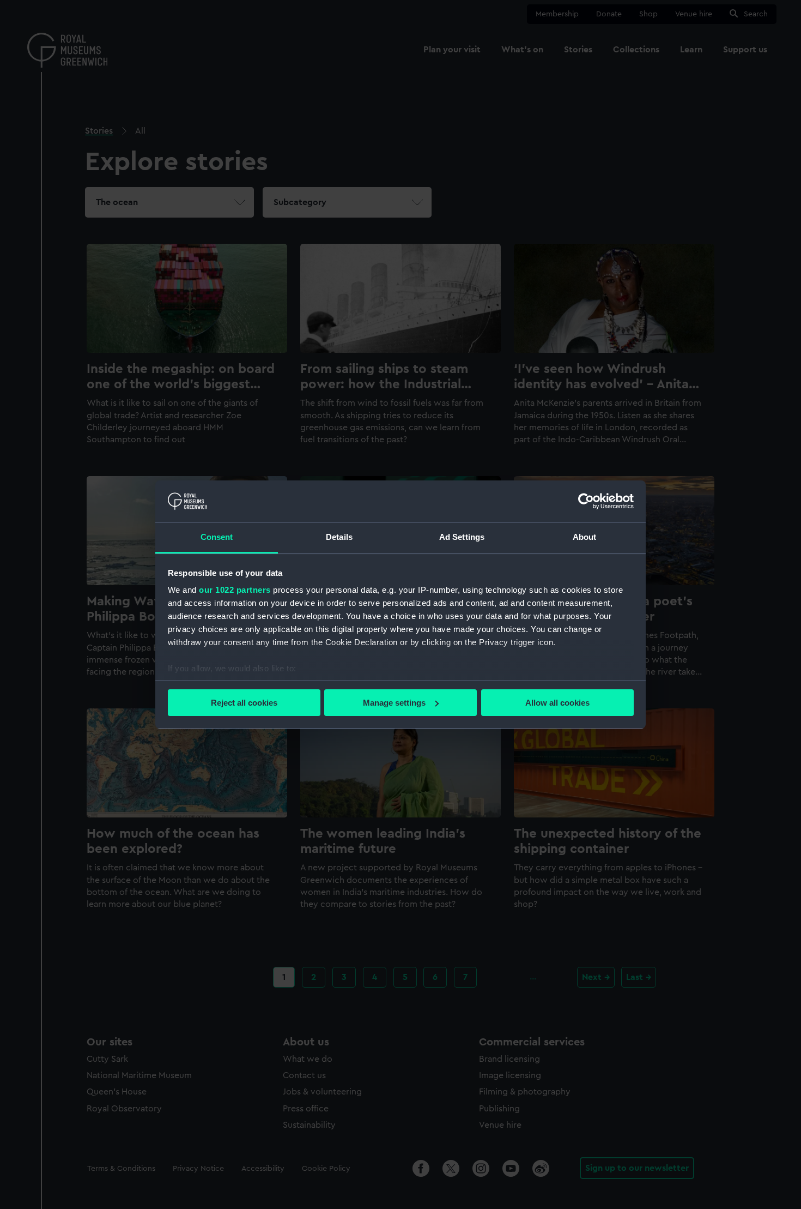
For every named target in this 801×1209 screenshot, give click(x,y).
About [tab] (585, 537)
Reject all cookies (244, 702)
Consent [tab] (217, 537)
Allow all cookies (557, 702)
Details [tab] (339, 537)
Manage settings (394, 702)
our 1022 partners (235, 589)
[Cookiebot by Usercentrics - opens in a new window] (586, 501)
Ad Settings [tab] (461, 537)
